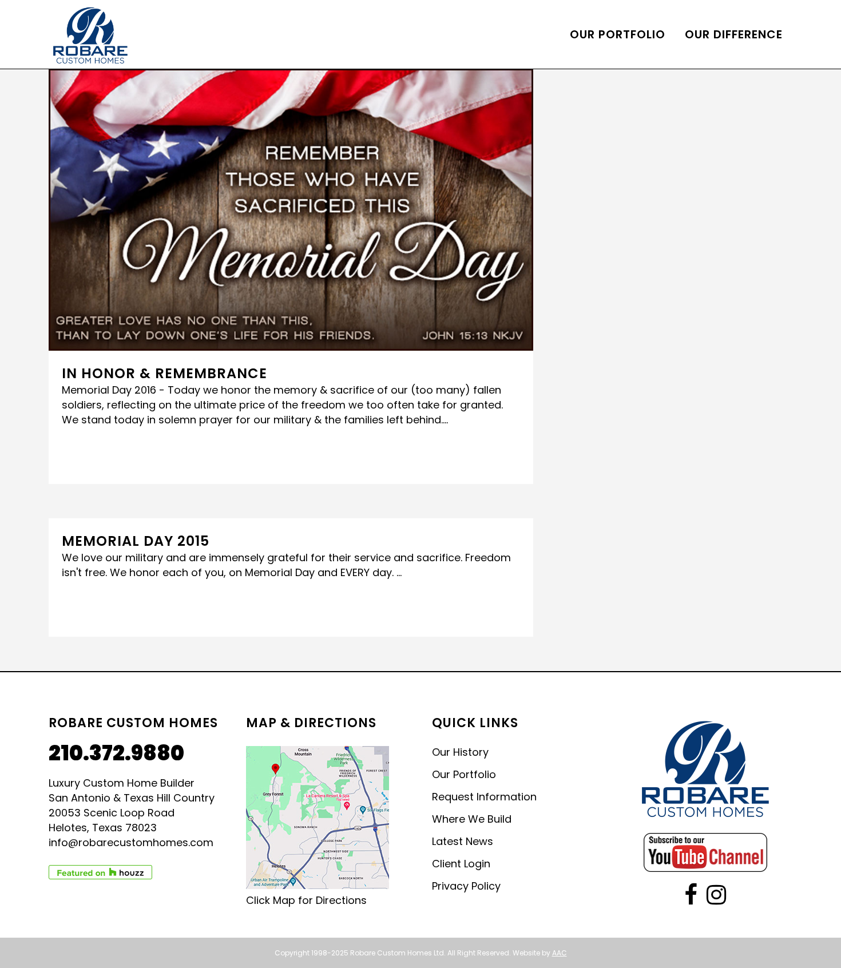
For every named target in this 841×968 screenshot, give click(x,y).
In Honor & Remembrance (164, 373)
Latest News (462, 841)
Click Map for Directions (306, 900)
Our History (460, 752)
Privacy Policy (466, 886)
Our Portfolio (464, 774)
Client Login (461, 864)
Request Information (484, 797)
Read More (97, 454)
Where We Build (471, 819)
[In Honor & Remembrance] (291, 210)
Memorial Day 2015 (135, 540)
